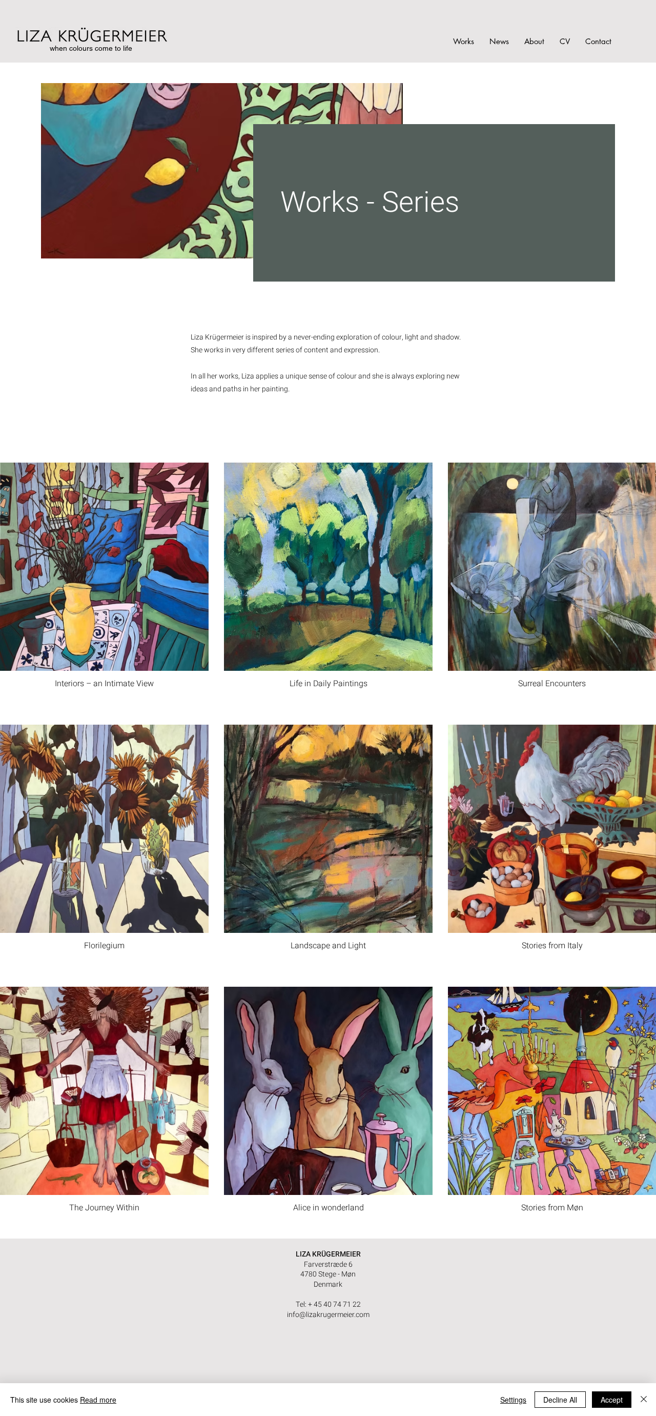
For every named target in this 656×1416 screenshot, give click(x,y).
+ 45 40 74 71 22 (334, 1304)
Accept (612, 1399)
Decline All (560, 1399)
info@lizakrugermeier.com (328, 1314)
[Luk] (644, 1399)
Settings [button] (513, 1399)
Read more (98, 1399)
